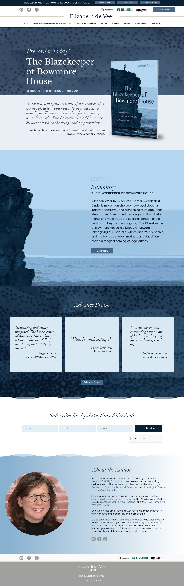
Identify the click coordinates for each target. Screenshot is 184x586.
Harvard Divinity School (105, 481)
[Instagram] (21, 10)
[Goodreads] (37, 10)
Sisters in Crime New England (117, 502)
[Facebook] (29, 10)
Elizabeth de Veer (92, 16)
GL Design (99, 580)
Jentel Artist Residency (128, 484)
